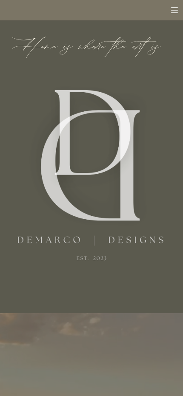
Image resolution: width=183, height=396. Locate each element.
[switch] (174, 10)
